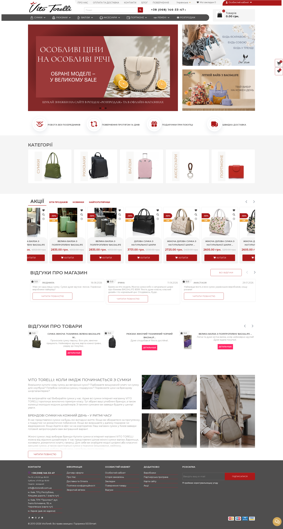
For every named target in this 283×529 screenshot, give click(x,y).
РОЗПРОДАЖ (187, 17)
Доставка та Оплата (77, 481)
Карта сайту (150, 481)
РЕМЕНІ (162, 17)
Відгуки (109, 490)
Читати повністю (52, 296)
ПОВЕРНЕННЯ (161, 2)
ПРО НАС (83, 2)
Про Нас (71, 477)
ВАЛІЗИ (85, 17)
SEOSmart (90, 523)
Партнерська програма (156, 477)
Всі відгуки (226, 272)
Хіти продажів (58, 202)
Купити (47, 257)
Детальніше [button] (43, 353)
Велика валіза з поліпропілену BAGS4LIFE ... (46, 245)
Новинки (78, 202)
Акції (37, 201)
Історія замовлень (114, 477)
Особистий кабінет (239, 2)
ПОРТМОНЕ (137, 17)
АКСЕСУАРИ (110, 17)
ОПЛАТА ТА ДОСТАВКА (106, 2)
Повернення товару (115, 485)
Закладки (110, 481)
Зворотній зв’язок (76, 490)
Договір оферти (75, 472)
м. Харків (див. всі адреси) (41, 511)
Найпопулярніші (99, 202)
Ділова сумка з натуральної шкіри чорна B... (122, 245)
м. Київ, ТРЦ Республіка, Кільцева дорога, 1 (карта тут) (43, 494)
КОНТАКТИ (130, 2)
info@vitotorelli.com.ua (40, 488)
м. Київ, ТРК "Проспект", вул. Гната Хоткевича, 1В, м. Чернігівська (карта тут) (43, 503)
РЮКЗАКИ (62, 17)
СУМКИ (38, 17)
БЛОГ (144, 2)
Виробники (150, 472)
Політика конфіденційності (81, 485)
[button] (100, 108)
